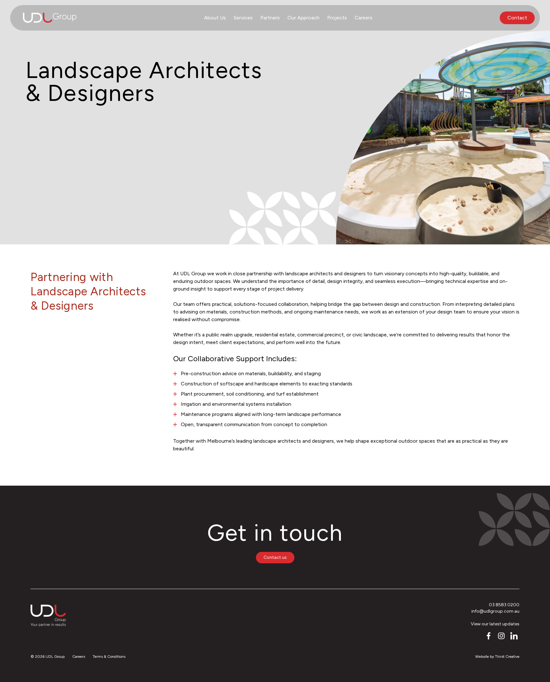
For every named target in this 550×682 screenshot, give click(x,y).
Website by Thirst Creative (497, 656)
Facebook (489, 636)
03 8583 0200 (504, 605)
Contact (517, 18)
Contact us (275, 557)
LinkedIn (514, 636)
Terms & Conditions (109, 656)
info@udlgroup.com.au (495, 611)
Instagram (502, 636)
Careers (78, 656)
